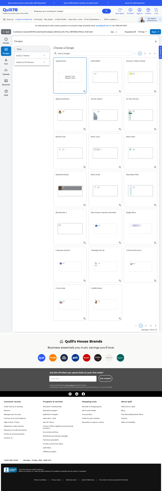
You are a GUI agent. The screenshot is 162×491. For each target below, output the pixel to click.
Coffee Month (60, 19)
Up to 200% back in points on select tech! (81, 3)
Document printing (50, 432)
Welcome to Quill (128, 406)
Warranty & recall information (15, 430)
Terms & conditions (40, 480)
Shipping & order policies (14, 426)
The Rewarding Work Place (132, 414)
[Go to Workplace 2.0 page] (120, 358)
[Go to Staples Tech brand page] (98, 358)
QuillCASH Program (50, 414)
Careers (124, 418)
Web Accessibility (128, 422)
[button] (106, 11)
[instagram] (70, 394)
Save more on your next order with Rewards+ (27, 3)
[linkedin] (77, 394)
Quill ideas (47, 448)
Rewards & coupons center (93, 422)
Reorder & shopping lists (92, 406)
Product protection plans (53, 444)
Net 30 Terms (48, 422)
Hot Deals (38, 19)
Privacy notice (56, 480)
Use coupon (105, 378)
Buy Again (48, 19)
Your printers (87, 414)
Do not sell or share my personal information (113, 480)
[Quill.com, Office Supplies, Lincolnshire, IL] (10, 470)
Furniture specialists (51, 440)
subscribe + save (75, 19)
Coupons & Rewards (23, 19)
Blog (123, 410)
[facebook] (83, 394)
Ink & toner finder (89, 410)
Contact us (8, 438)
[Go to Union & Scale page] (109, 358)
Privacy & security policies (14, 434)
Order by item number (91, 418)
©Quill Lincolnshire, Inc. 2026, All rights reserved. (35, 471)
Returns (7, 410)
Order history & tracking (13, 406)
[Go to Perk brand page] (75, 358)
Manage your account (12, 414)
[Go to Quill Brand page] (41, 358)
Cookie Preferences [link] (87, 480)
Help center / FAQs (11, 422)
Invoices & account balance (15, 418)
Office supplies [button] (110, 19)
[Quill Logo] (10, 10)
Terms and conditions (69, 385)
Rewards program (50, 410)
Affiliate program (49, 452)
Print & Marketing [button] (91, 19)
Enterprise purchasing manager (55, 436)
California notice (71, 480)
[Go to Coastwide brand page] (52, 358)
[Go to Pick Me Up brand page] (64, 358)
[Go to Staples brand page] (86, 358)
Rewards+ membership (52, 406)
